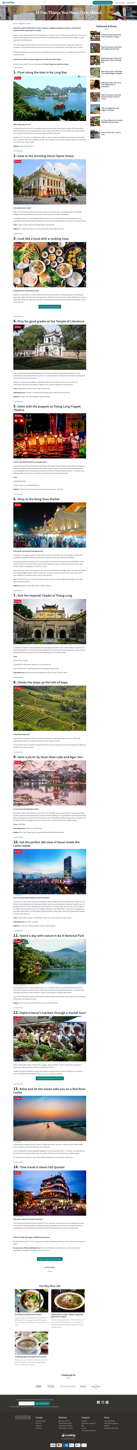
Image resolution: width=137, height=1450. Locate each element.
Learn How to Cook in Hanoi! (49, 307)
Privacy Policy (55, 1407)
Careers (106, 1426)
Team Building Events (111, 1423)
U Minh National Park (20, 985)
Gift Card (38, 1428)
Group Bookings (109, 1421)
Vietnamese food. (43, 1074)
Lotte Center (18, 895)
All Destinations (41, 1421)
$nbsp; (49, 1271)
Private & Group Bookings (102, 3)
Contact (84, 1421)
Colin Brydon (18, 548)
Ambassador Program (66, 1426)
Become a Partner (64, 1421)
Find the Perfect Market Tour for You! (49, 1078)
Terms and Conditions (88, 1430)
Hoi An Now (18, 459)
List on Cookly (120, 3)
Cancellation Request (88, 1423)
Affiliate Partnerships (65, 1423)
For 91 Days (18, 806)
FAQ (82, 1426)
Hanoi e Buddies (19, 1216)
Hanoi (28, 24)
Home (15, 24)
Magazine (22, 24)
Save (19, 78)
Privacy (83, 1428)
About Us (39, 1423)
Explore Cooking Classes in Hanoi (50, 1259)
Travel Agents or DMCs (66, 1428)
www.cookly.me (46, 1250)
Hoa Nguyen (18, 1142)
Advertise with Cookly (111, 1428)
